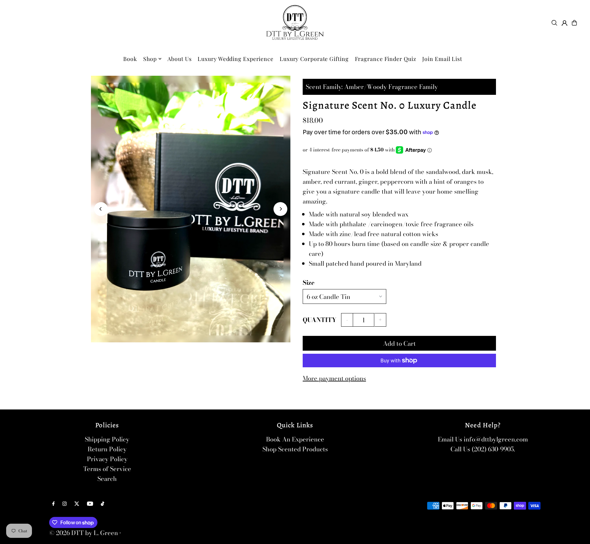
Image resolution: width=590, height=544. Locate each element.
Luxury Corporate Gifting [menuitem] (314, 58)
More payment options (334, 378)
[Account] (564, 23)
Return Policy (107, 449)
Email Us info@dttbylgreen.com (483, 439)
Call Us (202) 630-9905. (482, 449)
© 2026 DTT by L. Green (83, 533)
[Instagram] (64, 504)
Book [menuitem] (130, 58)
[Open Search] (554, 23)
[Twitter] (76, 504)
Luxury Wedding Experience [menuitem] (235, 58)
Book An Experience (295, 439)
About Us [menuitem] (179, 58)
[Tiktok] (102, 504)
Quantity (319, 319)
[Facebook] (53, 504)
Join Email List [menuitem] (442, 58)
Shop (150, 58)
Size (309, 282)
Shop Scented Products (295, 449)
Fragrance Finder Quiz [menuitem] (385, 58)
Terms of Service (107, 468)
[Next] (280, 209)
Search (107, 478)
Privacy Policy (107, 459)
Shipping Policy (107, 439)
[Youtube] (90, 504)
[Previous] (101, 209)
